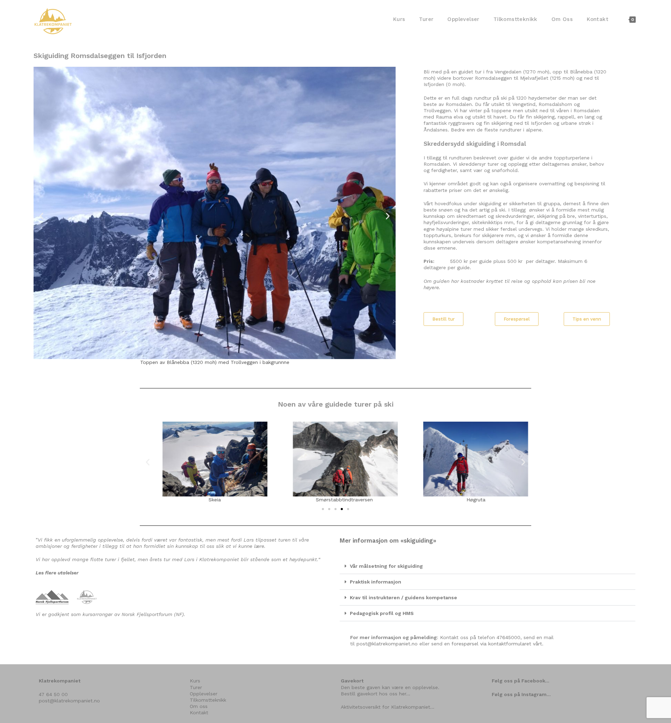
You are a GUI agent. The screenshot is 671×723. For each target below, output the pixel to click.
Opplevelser (203, 693)
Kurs (195, 680)
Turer (196, 687)
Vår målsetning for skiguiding (386, 566)
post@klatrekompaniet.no (387, 643)
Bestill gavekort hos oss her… (375, 693)
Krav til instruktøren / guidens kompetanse (403, 597)
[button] (41, 216)
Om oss (199, 706)
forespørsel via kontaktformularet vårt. (497, 643)
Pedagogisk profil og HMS (382, 613)
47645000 (508, 637)
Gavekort (352, 680)
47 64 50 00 (53, 694)
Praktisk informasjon (375, 582)
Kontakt (199, 712)
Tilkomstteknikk (208, 700)
